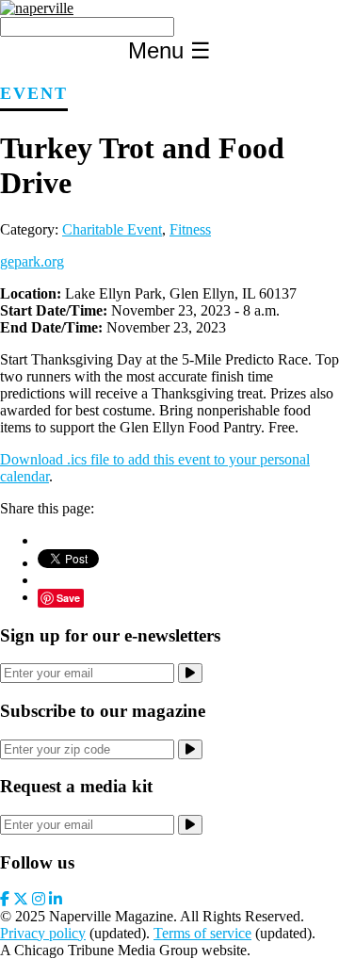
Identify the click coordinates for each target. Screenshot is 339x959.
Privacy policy (43, 933)
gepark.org (32, 261)
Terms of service (202, 933)
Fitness (190, 229)
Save (68, 598)
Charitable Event (112, 229)
